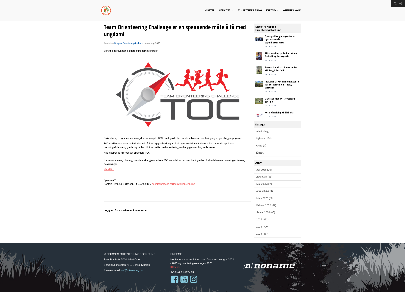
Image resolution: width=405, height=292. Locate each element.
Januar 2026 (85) (265, 212)
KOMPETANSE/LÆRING (249, 10)
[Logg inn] (401, 3)
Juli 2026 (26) (264, 169)
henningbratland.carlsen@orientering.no (173, 184)
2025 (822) (262, 219)
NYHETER (210, 10)
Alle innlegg (262, 131)
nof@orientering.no (132, 270)
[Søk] (395, 3)
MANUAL (109, 169)
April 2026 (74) (264, 191)
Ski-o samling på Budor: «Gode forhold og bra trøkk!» (281, 55)
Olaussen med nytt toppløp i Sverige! (280, 100)
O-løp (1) (261, 145)
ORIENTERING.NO (292, 10)
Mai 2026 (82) (264, 184)
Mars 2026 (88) (264, 198)
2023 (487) (262, 233)
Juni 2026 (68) (264, 176)
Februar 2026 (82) (266, 205)
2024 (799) (262, 226)
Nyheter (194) (263, 138)
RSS (261, 152)
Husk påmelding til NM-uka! (279, 112)
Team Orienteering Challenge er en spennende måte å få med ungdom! (175, 30)
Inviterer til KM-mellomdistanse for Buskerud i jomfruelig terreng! (282, 84)
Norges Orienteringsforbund (128, 43)
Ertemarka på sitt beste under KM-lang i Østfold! (281, 69)
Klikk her (175, 267)
